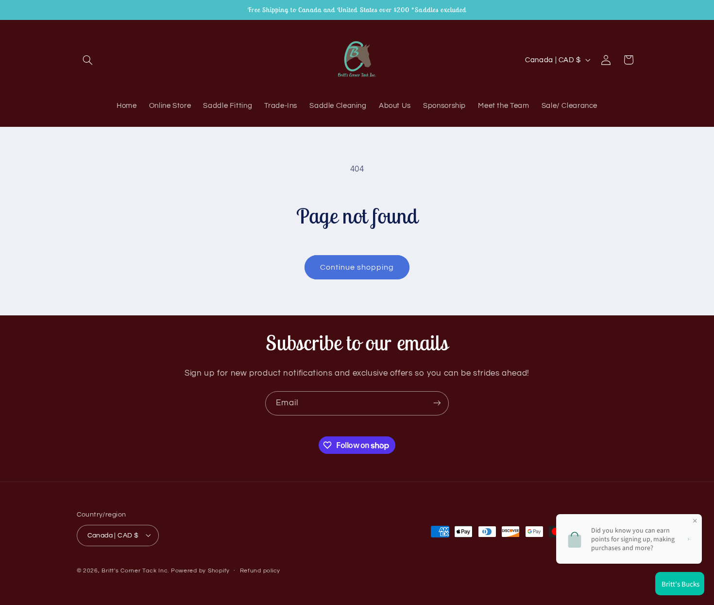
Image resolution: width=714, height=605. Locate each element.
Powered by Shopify (200, 570)
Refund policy (260, 570)
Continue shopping (357, 267)
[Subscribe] (437, 403)
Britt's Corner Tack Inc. (136, 570)
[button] (88, 60)
